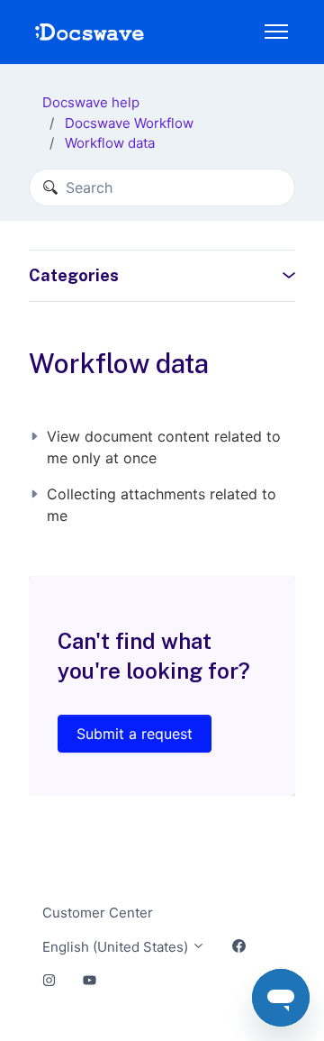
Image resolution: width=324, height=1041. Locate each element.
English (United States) (117, 946)
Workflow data (110, 142)
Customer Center (97, 912)
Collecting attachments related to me (161, 505)
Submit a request (134, 734)
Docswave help (91, 102)
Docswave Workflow (129, 123)
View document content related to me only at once (164, 447)
